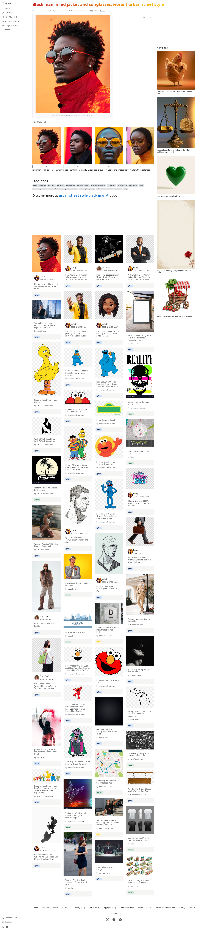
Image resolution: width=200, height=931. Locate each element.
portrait (74, 189)
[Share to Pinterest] (107, 110)
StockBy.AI (106, 267)
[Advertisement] (93, 216)
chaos (141, 185)
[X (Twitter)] (3, 927)
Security (181, 907)
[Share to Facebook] (103, 110)
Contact (102, 11)
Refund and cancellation (165, 907)
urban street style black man (82, 195)
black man (51, 185)
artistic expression (39, 189)
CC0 (91, 11)
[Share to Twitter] (99, 110)
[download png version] (46, 166)
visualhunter (44, 11)
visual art (118, 189)
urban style (111, 185)
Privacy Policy (79, 907)
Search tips (65, 907)
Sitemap (114, 913)
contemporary (65, 189)
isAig (125, 189)
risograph (60, 185)
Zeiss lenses (133, 185)
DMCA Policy (94, 907)
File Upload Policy (127, 907)
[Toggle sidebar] (25, 3)
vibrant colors (53, 189)
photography (122, 185)
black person (70, 185)
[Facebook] (114, 920)
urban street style (39, 185)
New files (45, 907)
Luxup (42, 276)
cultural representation (105, 189)
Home (35, 907)
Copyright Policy (109, 907)
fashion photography (87, 189)
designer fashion (83, 185)
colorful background (98, 185)
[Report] (150, 17)
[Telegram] (7, 927)
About (55, 907)
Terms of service (144, 907)
